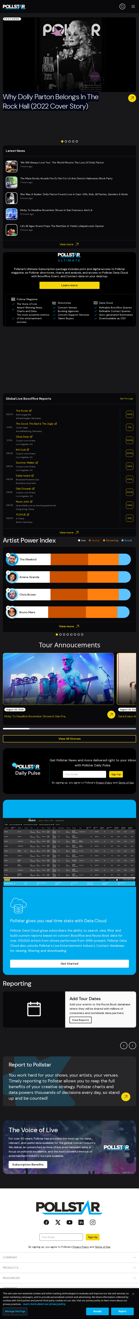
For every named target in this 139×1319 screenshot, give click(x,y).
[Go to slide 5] (77, 141)
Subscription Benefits (28, 1164)
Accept (97, 1311)
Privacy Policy (104, 782)
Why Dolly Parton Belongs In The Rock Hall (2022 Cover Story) (50, 101)
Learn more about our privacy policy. (44, 1304)
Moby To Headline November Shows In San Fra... (35, 716)
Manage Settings (15, 1311)
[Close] (133, 1294)
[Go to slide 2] (66, 141)
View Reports (80, 1020)
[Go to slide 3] (69, 141)
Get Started (69, 963)
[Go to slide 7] (78, 634)
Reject (122, 1311)
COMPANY (10, 1257)
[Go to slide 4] (73, 141)
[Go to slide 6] (75, 634)
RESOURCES (11, 1278)
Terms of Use (126, 782)
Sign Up (116, 774)
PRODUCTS (10, 1268)
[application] (69, 586)
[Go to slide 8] (82, 634)
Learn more (69, 285)
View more (66, 244)
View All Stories (69, 739)
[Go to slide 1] (62, 141)
